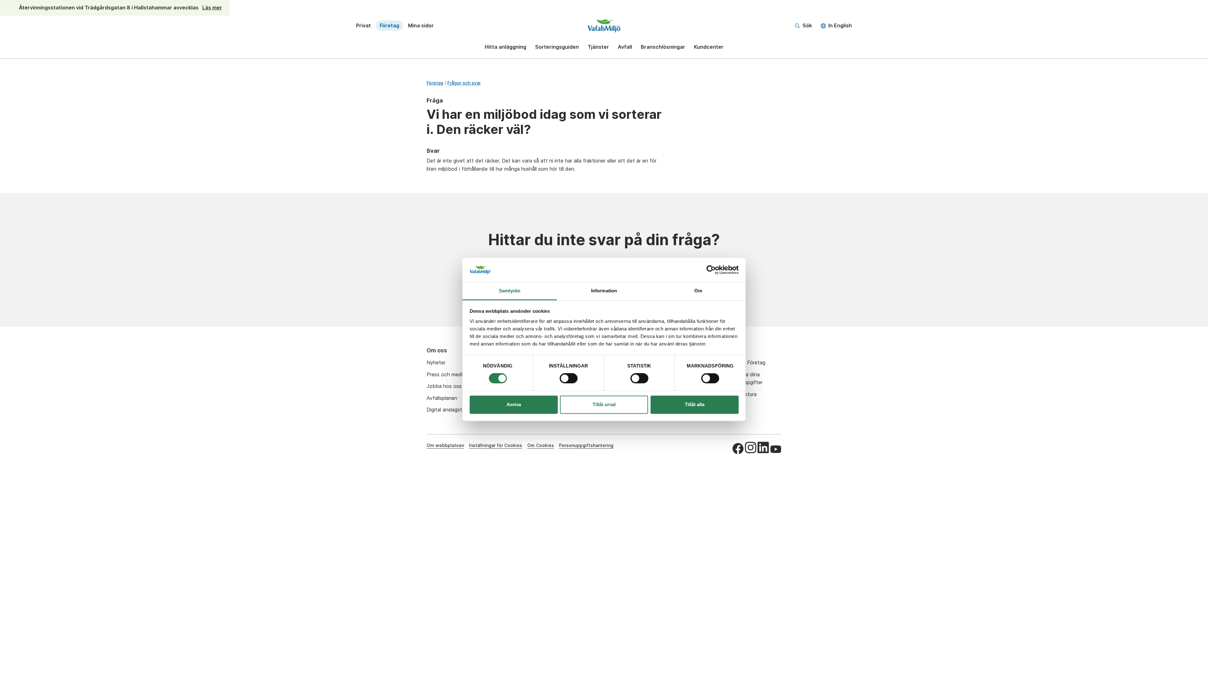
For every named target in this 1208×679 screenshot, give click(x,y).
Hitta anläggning (505, 47)
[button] (803, 25)
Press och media (446, 374)
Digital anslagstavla (449, 409)
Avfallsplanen (442, 398)
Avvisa (513, 404)
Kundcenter (709, 47)
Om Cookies (540, 445)
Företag (389, 25)
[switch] (569, 378)
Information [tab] (604, 290)
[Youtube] (775, 449)
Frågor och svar (464, 83)
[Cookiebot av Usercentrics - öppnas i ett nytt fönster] (711, 270)
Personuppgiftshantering (586, 445)
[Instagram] (750, 447)
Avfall (625, 47)
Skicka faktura (740, 394)
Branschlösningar (663, 47)
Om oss (437, 350)
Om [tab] (698, 290)
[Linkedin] (763, 447)
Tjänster (598, 47)
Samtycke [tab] (510, 290)
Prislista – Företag (744, 362)
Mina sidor (421, 25)
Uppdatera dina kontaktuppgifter (743, 378)
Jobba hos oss (444, 386)
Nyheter (436, 362)
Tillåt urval (604, 404)
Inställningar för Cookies (495, 445)
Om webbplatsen (445, 445)
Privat (363, 25)
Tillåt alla (694, 404)
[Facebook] (738, 448)
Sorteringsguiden (557, 47)
